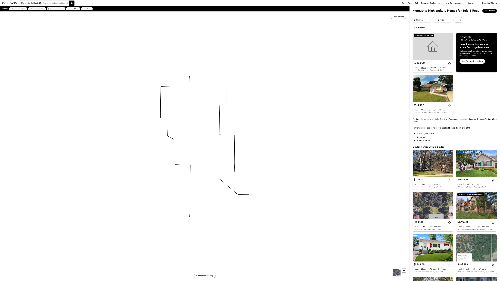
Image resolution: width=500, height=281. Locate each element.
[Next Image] (450, 89)
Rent (410, 3)
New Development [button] (453, 3)
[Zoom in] (404, 270)
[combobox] (55, 3)
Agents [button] (471, 3)
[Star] (449, 63)
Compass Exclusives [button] (430, 3)
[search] (71, 3)
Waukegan (452, 119)
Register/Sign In (489, 3)
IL (432, 119)
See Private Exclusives (472, 61)
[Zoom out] (404, 275)
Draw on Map (398, 17)
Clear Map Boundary (204, 276)
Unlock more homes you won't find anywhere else (474, 46)
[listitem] (18, 8)
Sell (416, 3)
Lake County (440, 119)
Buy (403, 3)
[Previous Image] (416, 89)
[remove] (40, 3)
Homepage (425, 119)
